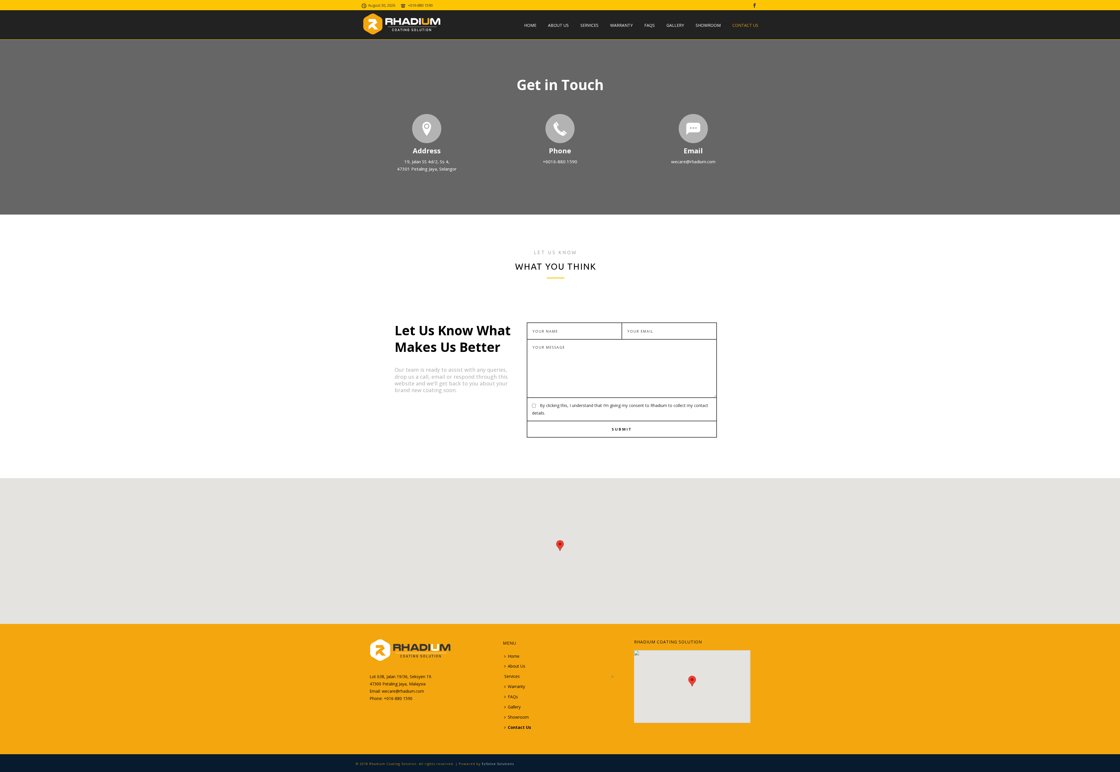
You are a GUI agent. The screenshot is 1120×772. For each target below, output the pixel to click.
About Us (558, 25)
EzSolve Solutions (498, 764)
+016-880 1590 (420, 5)
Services (589, 25)
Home (530, 25)
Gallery (675, 25)
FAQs (649, 25)
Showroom (708, 25)
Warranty (621, 25)
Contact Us (745, 25)
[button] (560, 545)
